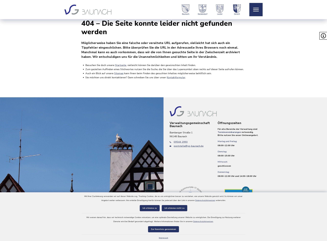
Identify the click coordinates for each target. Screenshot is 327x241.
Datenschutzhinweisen (205, 200)
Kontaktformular (176, 77)
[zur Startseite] (87, 9)
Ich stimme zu (150, 208)
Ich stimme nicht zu (175, 208)
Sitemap (119, 73)
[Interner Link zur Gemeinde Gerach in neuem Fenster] (237, 9)
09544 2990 (181, 141)
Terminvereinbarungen (229, 132)
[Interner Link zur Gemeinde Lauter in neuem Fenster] (220, 9)
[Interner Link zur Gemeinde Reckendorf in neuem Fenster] (202, 9)
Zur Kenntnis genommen (163, 229)
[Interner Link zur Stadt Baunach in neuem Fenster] (185, 9)
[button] (323, 36)
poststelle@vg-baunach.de (188, 146)
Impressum (163, 238)
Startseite (120, 65)
